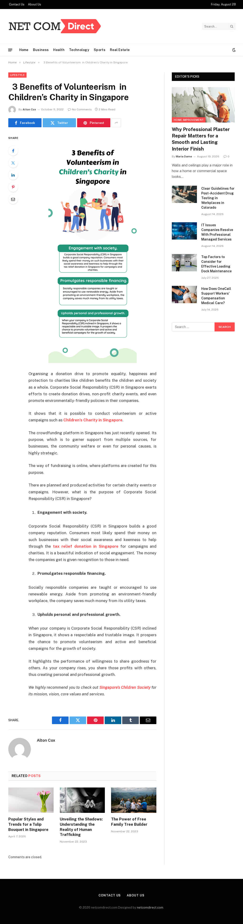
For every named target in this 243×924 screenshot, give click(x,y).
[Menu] (10, 49)
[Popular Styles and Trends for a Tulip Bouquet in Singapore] (31, 800)
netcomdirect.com (150, 907)
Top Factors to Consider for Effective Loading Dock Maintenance (216, 264)
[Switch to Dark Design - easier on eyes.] (233, 50)
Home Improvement (189, 119)
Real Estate (120, 50)
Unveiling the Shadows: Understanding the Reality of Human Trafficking (81, 827)
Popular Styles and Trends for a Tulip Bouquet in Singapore (28, 824)
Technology (79, 50)
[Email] (13, 199)
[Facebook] (13, 151)
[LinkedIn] (13, 175)
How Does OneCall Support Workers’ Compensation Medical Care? (216, 296)
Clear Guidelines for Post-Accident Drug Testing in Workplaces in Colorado (217, 198)
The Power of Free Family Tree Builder (129, 822)
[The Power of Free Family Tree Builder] (133, 800)
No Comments (82, 109)
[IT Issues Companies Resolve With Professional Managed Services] (184, 231)
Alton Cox (29, 109)
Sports (99, 50)
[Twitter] (13, 163)
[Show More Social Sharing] (116, 122)
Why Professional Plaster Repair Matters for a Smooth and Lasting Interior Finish (201, 139)
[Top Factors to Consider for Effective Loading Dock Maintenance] (184, 262)
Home (23, 50)
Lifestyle (17, 75)
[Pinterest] (13, 187)
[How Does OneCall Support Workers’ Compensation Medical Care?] (184, 294)
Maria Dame (184, 156)
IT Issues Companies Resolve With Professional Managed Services (217, 232)
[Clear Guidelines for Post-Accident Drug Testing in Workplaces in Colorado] (184, 194)
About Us (34, 4)
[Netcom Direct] (54, 26)
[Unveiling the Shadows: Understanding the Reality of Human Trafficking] (82, 800)
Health (59, 50)
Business (41, 50)
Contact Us (16, 4)
